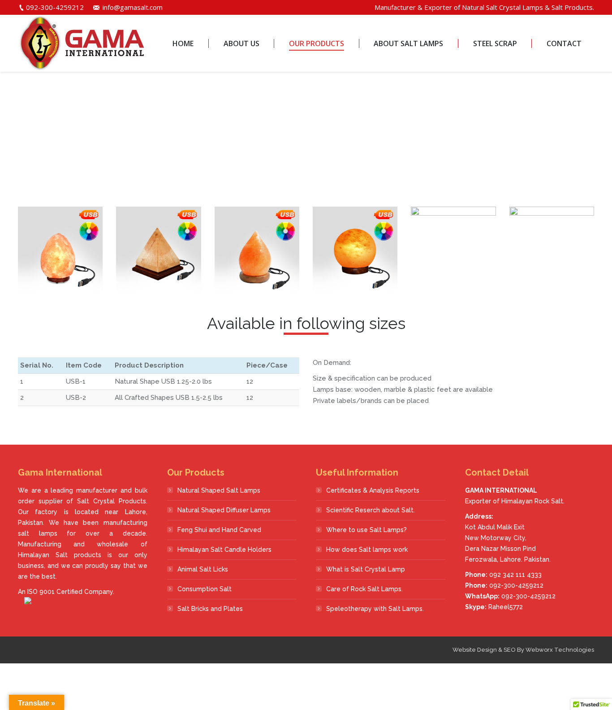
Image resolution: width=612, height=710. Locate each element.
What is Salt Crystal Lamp (365, 569)
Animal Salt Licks (202, 569)
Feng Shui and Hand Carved (219, 529)
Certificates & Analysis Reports (372, 490)
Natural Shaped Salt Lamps (218, 490)
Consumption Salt (204, 589)
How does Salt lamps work (367, 549)
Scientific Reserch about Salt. (370, 510)
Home (279, 144)
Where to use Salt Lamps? (366, 529)
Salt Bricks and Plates (210, 608)
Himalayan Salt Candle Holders (224, 549)
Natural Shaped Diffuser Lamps (224, 510)
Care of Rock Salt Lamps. (364, 589)
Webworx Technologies (560, 649)
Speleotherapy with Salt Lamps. (375, 608)
